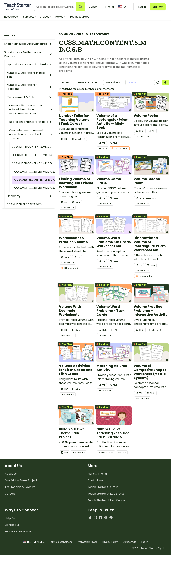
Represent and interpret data (28, 122)
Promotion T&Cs (87, 542)
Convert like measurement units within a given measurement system (27, 109)
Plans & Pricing (97, 474)
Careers (10, 494)
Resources (11, 17)
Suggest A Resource (18, 531)
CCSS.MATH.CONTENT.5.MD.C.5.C (34, 188)
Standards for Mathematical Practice (22, 54)
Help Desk (11, 518)
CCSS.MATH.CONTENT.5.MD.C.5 (32, 163)
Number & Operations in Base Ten (26, 75)
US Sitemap (129, 542)
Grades (45, 17)
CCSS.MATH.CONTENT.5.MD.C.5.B (34, 180)
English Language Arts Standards (25, 44)
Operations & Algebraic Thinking (28, 64)
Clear (132, 82)
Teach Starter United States (106, 494)
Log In (144, 542)
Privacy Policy (110, 542)
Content (94, 7)
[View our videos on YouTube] (105, 517)
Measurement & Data (21, 97)
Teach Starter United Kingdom (107, 500)
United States (35, 542)
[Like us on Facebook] (100, 517)
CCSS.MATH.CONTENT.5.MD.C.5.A (34, 172)
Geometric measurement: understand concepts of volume (26, 134)
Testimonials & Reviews (20, 487)
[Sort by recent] (157, 82)
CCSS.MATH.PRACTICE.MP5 (24, 204)
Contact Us (12, 525)
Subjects (29, 17)
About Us (11, 474)
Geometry (13, 196)
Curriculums (95, 480)
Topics (59, 17)
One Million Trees (21, 480)
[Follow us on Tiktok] (90, 517)
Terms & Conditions (60, 542)
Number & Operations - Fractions (22, 87)
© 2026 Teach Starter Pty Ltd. (149, 548)
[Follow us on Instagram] (95, 517)
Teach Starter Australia (103, 487)
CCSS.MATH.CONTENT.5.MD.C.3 (32, 147)
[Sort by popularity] (165, 82)
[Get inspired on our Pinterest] (111, 517)
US (125, 6)
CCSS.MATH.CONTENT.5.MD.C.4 (32, 155)
